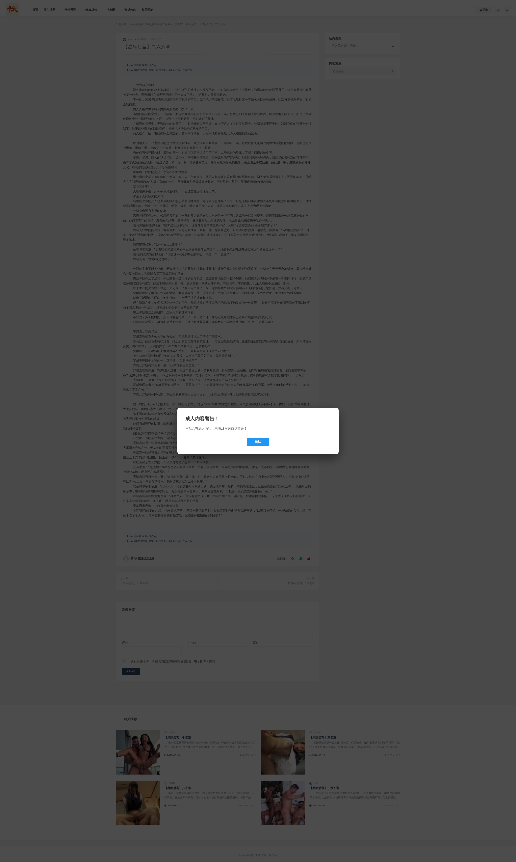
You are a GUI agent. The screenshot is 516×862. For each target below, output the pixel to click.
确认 (258, 441)
